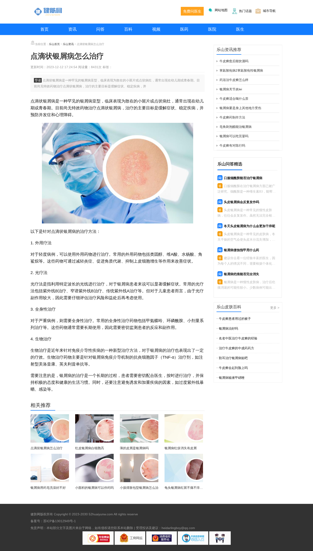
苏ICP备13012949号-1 (59, 521)
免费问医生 (192, 11)
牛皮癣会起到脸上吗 (232, 368)
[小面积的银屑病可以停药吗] (94, 469)
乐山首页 (54, 44)
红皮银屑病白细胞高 (89, 448)
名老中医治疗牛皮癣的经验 (237, 338)
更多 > (274, 307)
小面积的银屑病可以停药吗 (94, 487)
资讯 (72, 29)
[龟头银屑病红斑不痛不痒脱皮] (184, 469)
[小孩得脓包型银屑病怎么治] (139, 469)
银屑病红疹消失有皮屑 (181, 448)
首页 (44, 29)
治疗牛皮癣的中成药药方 (235, 348)
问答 (100, 29)
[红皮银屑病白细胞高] (94, 429)
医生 (240, 29)
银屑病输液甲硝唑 (230, 377)
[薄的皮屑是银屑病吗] (139, 429)
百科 (128, 29)
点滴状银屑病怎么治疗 (46, 448)
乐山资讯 (68, 44)
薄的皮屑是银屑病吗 (134, 448)
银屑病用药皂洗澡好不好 (48, 487)
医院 (212, 29)
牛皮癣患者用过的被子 (234, 318)
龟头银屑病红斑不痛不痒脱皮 (184, 488)
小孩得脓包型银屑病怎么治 (139, 487)
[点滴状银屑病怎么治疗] (49, 429)
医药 (184, 29)
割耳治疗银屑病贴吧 (232, 358)
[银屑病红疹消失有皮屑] (184, 429)
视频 (156, 29)
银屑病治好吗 (227, 328)
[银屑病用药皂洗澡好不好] (49, 469)
